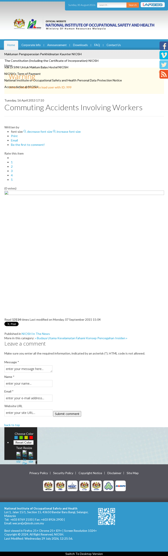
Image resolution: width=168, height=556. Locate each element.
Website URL (13, 406)
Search (133, 5)
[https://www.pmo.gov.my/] (60, 485)
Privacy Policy (38, 473)
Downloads (80, 45)
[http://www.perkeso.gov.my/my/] (108, 485)
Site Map (133, 473)
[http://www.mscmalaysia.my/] (72, 485)
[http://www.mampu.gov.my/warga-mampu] (120, 485)
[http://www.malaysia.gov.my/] (48, 485)
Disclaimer (114, 473)
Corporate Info (31, 45)
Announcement (56, 45)
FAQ (97, 45)
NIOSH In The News (36, 334)
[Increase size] (18, 457)
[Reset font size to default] (25, 457)
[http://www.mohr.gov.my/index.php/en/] (84, 485)
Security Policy (63, 473)
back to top (12, 425)
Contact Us (114, 45)
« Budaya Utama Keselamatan (55, 338)
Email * (9, 391)
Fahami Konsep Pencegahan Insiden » (101, 338)
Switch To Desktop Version (84, 554)
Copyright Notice (90, 473)
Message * (11, 362)
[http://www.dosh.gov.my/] (96, 485)
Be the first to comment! (28, 144)
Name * (9, 377)
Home (11, 45)
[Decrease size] (31, 457)
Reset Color (23, 442)
